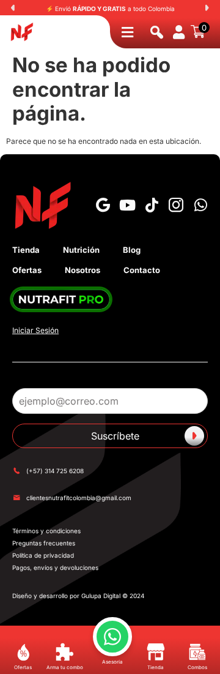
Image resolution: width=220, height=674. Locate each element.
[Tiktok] (151, 205)
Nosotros (82, 270)
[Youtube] (127, 205)
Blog (132, 250)
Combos (197, 667)
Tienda (26, 250)
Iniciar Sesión (35, 330)
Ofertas (27, 270)
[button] (13, 8)
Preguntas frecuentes (43, 543)
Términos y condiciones (46, 530)
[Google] (102, 205)
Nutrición (81, 250)
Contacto (141, 270)
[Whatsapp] (200, 205)
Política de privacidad (43, 555)
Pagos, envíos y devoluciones (55, 567)
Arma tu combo (64, 667)
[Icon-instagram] (176, 205)
